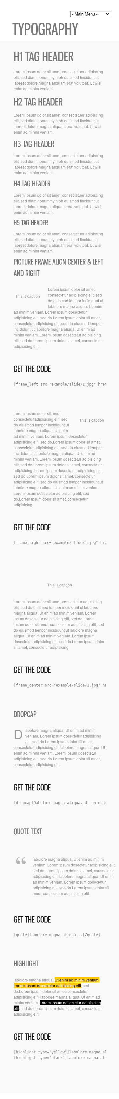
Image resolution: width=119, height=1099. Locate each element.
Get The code (32, 369)
